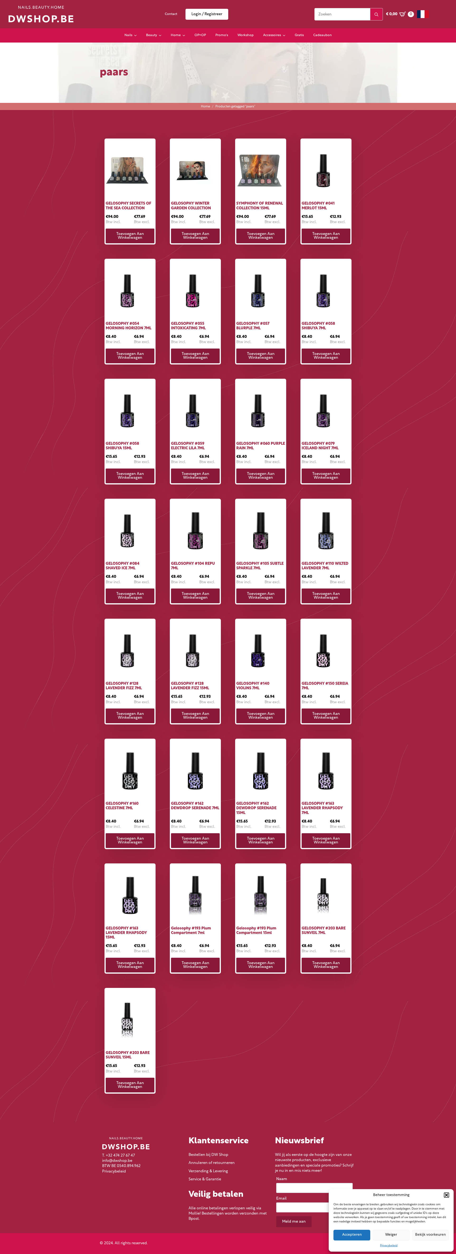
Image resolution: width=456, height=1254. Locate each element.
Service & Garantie (205, 1179)
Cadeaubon (322, 35)
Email (282, 1199)
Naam (283, 1179)
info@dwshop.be (117, 1161)
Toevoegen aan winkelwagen (130, 236)
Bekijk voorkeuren (430, 1235)
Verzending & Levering (208, 1171)
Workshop (246, 35)
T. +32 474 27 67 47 (118, 1156)
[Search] (376, 14)
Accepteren (352, 1235)
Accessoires (272, 35)
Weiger (391, 1235)
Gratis (299, 35)
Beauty (151, 35)
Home (176, 35)
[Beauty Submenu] (161, 35)
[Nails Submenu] (136, 35)
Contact (171, 14)
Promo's (221, 35)
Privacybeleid (389, 1245)
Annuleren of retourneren (212, 1163)
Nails (128, 35)
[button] (446, 1195)
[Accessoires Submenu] (285, 35)
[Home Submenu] (185, 35)
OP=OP (200, 35)
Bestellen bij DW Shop (208, 1155)
